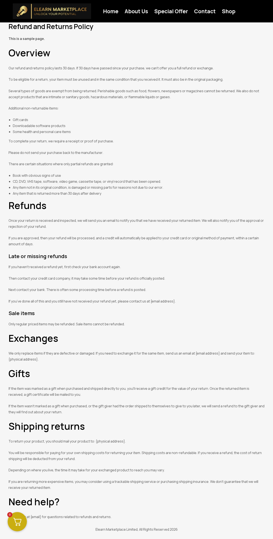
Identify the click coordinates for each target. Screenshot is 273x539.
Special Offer (171, 11)
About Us (136, 11)
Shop (228, 11)
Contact (205, 11)
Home (110, 11)
